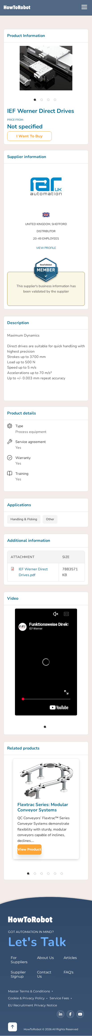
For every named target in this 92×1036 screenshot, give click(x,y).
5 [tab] (55, 873)
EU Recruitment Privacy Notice (32, 1005)
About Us (45, 958)
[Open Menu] (84, 7)
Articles (70, 958)
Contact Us (44, 974)
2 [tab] (41, 100)
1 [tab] (35, 100)
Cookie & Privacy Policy (26, 998)
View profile (46, 248)
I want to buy (29, 136)
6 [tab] (62, 873)
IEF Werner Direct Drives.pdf (33, 572)
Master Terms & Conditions (29, 991)
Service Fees (59, 998)
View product (29, 849)
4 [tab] (55, 100)
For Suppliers (19, 960)
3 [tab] (48, 100)
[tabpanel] (46, 68)
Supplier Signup (18, 974)
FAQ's (68, 972)
